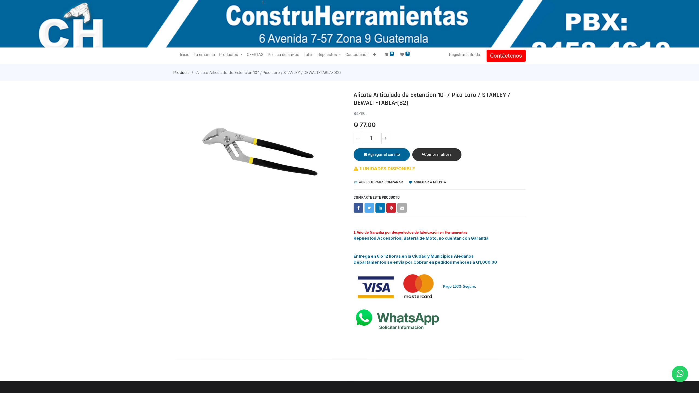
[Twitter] (369, 208)
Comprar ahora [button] (438, 154)
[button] (374, 55)
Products (181, 72)
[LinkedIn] (380, 208)
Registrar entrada (464, 54)
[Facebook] (358, 208)
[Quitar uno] (357, 138)
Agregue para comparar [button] (380, 182)
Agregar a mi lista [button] (429, 182)
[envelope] (402, 208)
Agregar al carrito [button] (383, 154)
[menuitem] (185, 55)
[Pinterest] (391, 208)
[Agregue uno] (385, 138)
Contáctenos (506, 55)
